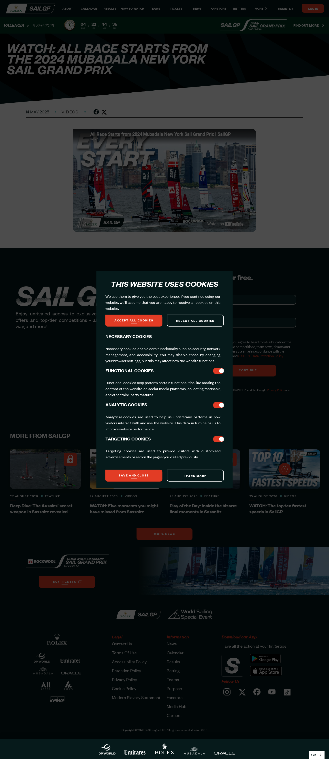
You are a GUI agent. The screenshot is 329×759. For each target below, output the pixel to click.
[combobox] (317, 755)
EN (313, 754)
